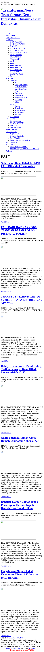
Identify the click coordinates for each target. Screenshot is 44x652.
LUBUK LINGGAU (18, 48)
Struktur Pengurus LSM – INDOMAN (24, 149)
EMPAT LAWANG (17, 44)
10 (18, 638)
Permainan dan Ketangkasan (20, 140)
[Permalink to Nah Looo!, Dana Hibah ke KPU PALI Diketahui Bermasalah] (18, 195)
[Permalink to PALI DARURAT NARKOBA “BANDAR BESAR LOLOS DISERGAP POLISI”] (18, 264)
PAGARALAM (16, 72)
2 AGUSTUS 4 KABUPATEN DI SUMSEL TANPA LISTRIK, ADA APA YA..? (21, 300)
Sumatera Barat (20, 89)
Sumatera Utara (21, 87)
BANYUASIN (16, 42)
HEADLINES (11, 35)
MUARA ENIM (16, 50)
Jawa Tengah (20, 110)
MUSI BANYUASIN (18, 53)
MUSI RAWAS (16, 55)
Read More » (6, 222)
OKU (12, 63)
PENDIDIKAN (16, 121)
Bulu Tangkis (15, 138)
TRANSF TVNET (13, 38)
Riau (17, 102)
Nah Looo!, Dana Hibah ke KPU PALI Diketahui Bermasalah (20, 165)
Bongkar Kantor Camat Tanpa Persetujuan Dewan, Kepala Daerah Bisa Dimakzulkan (19, 505)
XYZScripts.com (33, 648)
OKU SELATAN (16, 68)
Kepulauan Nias (21, 97)
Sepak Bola (14, 134)
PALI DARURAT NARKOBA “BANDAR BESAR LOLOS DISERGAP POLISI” (19, 230)
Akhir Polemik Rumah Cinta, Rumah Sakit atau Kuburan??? (20, 439)
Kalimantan (14, 117)
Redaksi (9, 151)
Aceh (17, 91)
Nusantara (9, 78)
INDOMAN (10, 144)
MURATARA (15, 57)
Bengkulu (18, 93)
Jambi (17, 82)
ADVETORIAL (12, 142)
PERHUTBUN (11, 129)
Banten (17, 106)
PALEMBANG (16, 70)
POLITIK (14, 125)
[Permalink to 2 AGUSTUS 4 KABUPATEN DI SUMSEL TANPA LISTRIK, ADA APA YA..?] (18, 334)
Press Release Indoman (18, 147)
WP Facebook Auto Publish (13, 648)
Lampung (18, 100)
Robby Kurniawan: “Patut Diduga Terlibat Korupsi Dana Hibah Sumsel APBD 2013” (21, 369)
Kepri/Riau (19, 95)
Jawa (12, 104)
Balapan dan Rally (17, 136)
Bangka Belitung (21, 85)
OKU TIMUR (15, 65)
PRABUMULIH (16, 74)
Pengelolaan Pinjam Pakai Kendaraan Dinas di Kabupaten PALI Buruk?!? (20, 574)
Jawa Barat (19, 108)
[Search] (2, 2)
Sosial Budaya (15, 127)
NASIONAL (10, 119)
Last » (22, 638)
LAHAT (13, 46)
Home (8, 33)
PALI (12, 76)
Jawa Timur (19, 112)
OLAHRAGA (11, 132)
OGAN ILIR (15, 59)
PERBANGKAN (17, 123)
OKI (12, 61)
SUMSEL (9, 40)
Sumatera (13, 80)
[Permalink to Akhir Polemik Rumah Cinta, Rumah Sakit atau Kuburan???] (18, 469)
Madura (18, 115)
